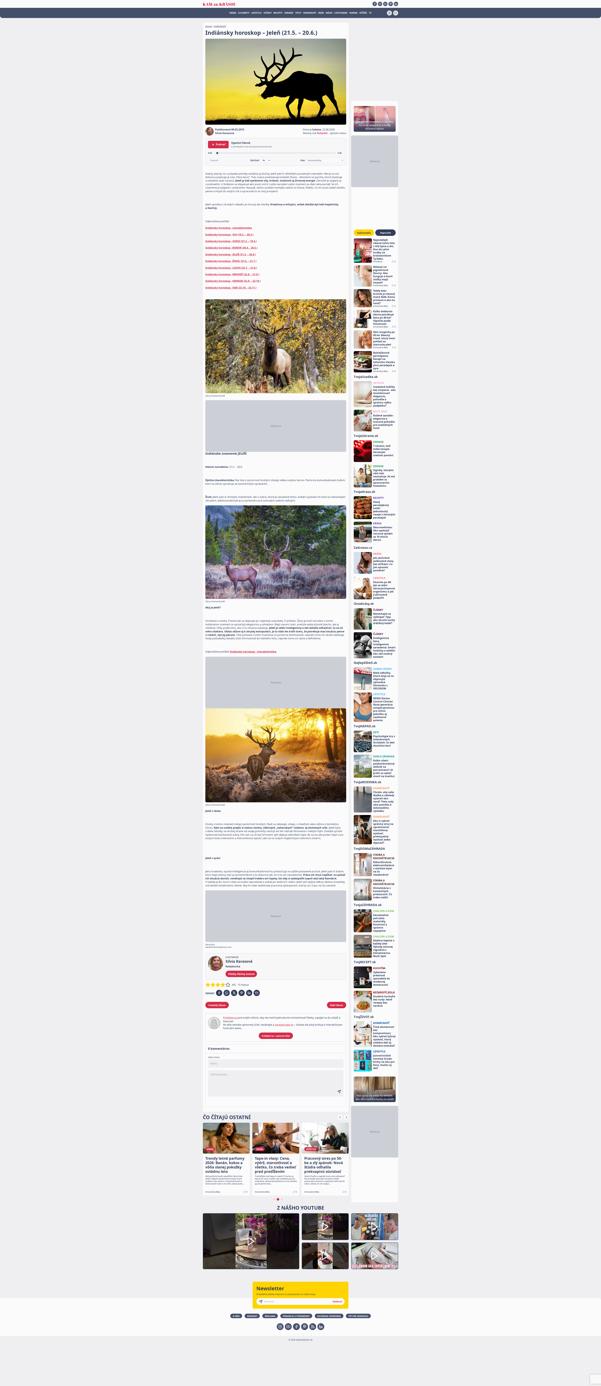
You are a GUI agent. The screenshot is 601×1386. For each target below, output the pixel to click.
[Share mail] (257, 993)
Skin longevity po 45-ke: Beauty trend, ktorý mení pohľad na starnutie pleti (384, 338)
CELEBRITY (243, 12)
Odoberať (337, 1301)
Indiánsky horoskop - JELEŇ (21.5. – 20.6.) (230, 254)
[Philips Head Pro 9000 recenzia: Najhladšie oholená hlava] (375, 1227)
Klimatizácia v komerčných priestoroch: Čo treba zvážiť (382, 892)
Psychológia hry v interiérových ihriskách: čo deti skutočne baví (384, 741)
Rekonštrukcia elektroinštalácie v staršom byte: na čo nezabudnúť (383, 868)
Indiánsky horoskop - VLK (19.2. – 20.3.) (229, 234)
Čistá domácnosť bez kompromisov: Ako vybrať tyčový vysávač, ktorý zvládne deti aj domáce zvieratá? (384, 1036)
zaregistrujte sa (284, 1024)
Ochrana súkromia (329, 1316)
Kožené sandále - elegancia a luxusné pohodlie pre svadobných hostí (384, 422)
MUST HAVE (380, 411)
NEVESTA (378, 383)
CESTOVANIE (340, 12)
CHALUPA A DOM (383, 911)
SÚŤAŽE (363, 12)
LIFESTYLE (256, 12)
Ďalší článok (336, 1005)
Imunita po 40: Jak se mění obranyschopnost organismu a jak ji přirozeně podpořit (384, 590)
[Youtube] (380, 4)
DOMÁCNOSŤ (381, 788)
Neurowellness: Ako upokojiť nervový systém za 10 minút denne (383, 533)
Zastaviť (214, 160)
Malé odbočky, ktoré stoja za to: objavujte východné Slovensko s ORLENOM (383, 680)
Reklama (270, 1316)
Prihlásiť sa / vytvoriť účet (276, 1035)
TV (370, 12)
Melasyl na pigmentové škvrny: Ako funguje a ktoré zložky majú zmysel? (383, 274)
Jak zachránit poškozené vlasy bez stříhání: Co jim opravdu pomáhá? (383, 564)
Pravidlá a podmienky (296, 1316)
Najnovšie (385, 232)
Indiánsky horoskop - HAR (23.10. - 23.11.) (230, 287)
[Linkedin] (396, 4)
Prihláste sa (230, 1017)
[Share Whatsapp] (226, 993)
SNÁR (321, 12)
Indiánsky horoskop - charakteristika (228, 228)
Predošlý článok (217, 1005)
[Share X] (234, 993)
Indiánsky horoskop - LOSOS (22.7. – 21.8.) (231, 268)
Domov (208, 26)
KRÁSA (232, 12)
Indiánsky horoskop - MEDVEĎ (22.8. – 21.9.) (232, 274)
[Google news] (312, 1326)
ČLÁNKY (378, 610)
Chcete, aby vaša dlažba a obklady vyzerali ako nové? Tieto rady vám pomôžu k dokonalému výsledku (383, 801)
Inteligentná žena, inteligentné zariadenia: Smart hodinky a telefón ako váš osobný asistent (384, 647)
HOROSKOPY (309, 12)
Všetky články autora (241, 974)
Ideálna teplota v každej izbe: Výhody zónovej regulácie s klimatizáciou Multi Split (383, 948)
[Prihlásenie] (389, 13)
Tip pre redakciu (358, 1316)
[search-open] (395, 13)
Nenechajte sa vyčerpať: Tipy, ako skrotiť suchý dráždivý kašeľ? (384, 618)
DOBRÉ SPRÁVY (382, 669)
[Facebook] (374, 4)
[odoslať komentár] (339, 1091)
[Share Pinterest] (242, 993)
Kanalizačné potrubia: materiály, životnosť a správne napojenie (380, 923)
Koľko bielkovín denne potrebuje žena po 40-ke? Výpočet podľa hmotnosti (383, 317)
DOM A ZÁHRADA (383, 756)
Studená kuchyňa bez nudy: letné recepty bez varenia (384, 1001)
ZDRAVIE (288, 12)
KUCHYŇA (379, 968)
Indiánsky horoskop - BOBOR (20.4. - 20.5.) (231, 247)
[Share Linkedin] (249, 993)
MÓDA (329, 12)
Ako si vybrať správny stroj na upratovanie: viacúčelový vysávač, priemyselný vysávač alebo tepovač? (383, 831)
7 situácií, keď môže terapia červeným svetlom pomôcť (383, 450)
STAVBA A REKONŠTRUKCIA (383, 856)
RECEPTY (278, 12)
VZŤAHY (268, 12)
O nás (236, 1316)
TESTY (298, 12)
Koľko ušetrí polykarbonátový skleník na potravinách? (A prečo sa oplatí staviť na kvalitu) (384, 768)
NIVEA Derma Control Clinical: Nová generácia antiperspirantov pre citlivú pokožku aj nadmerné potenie (383, 709)
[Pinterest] (390, 4)
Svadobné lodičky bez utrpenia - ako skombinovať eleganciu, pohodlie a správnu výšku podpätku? (384, 396)
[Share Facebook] (219, 993)
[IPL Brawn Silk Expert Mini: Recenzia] (375, 1256)
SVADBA (353, 12)
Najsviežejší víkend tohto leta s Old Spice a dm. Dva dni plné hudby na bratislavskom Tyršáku (384, 249)
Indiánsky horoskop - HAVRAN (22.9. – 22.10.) (233, 281)
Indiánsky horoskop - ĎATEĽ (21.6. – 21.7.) (230, 261)
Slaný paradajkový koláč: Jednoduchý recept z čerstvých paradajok (384, 509)
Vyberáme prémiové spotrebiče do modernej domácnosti (381, 978)
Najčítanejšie (364, 232)
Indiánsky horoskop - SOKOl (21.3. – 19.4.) (231, 241)
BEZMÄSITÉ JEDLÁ (384, 992)
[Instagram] (385, 4)
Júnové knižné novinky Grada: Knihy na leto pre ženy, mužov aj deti (384, 1062)
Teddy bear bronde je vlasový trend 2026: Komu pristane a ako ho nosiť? (384, 297)
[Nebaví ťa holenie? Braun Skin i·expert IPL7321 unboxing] (325, 1256)
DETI (376, 732)
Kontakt (252, 1316)
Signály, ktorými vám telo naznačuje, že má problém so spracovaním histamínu (384, 478)
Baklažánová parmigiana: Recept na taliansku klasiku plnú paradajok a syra (384, 360)
